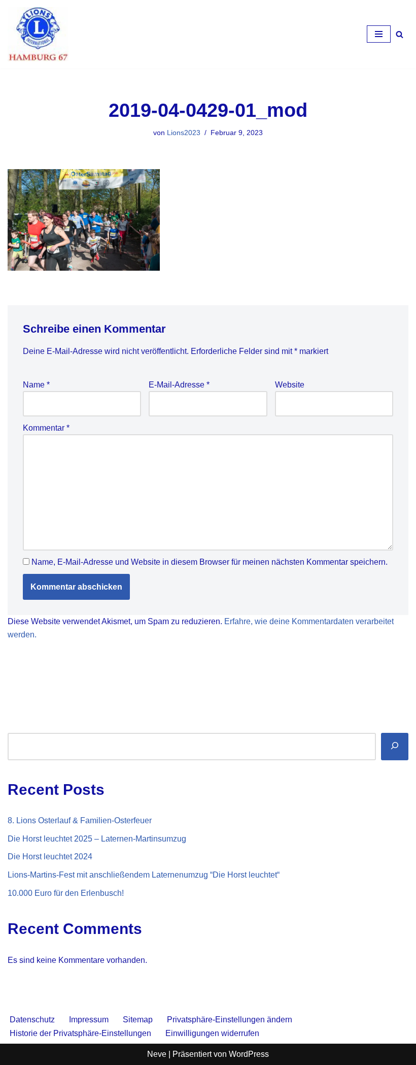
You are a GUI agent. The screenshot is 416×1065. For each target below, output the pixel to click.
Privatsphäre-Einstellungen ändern (229, 1019)
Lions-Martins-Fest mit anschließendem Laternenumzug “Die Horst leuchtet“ (144, 874)
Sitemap (138, 1019)
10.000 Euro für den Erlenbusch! (66, 893)
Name (36, 384)
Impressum (89, 1019)
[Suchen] (399, 34)
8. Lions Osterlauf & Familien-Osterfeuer (80, 820)
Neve (156, 1054)
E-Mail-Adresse (179, 384)
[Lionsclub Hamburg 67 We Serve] (38, 34)
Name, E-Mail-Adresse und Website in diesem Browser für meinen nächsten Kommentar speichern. (209, 562)
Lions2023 (183, 132)
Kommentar (46, 428)
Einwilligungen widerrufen (212, 1033)
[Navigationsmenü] (379, 34)
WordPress (249, 1054)
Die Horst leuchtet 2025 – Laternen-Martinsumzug (97, 838)
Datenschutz (32, 1019)
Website (289, 384)
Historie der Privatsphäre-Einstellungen (80, 1033)
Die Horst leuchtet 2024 (50, 856)
